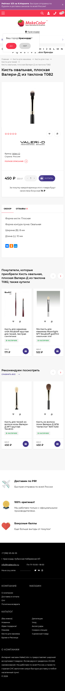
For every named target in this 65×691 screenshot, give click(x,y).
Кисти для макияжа (22, 59)
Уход (34, 622)
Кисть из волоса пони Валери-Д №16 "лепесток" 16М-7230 (47, 424)
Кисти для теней (9, 62)
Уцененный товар (40, 634)
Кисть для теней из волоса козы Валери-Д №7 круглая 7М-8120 (16, 426)
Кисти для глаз (42, 59)
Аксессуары (37, 626)
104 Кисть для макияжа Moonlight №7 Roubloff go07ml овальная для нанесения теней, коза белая (47, 335)
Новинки (6, 622)
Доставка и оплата (10, 596)
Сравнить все (9, 374)
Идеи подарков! (9, 626)
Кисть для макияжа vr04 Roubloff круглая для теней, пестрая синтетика (17, 333)
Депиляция (37, 618)
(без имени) (7, 618)
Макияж (5, 630)
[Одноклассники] (11, 246)
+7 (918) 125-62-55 (9, 553)
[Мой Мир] (15, 246)
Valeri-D (16, 153)
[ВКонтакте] (7, 246)
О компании (7, 593)
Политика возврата (11, 604)
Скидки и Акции (39, 630)
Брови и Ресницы (10, 637)
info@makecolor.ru (10, 565)
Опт (3, 600)
